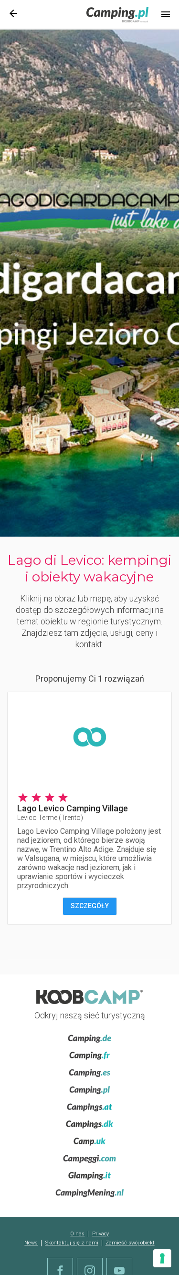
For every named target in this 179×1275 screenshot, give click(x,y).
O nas (77, 1234)
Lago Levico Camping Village (72, 808)
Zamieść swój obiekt (130, 1243)
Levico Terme (50, 817)
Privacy (100, 1234)
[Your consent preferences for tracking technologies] (162, 1258)
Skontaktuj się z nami (71, 1243)
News (31, 1243)
